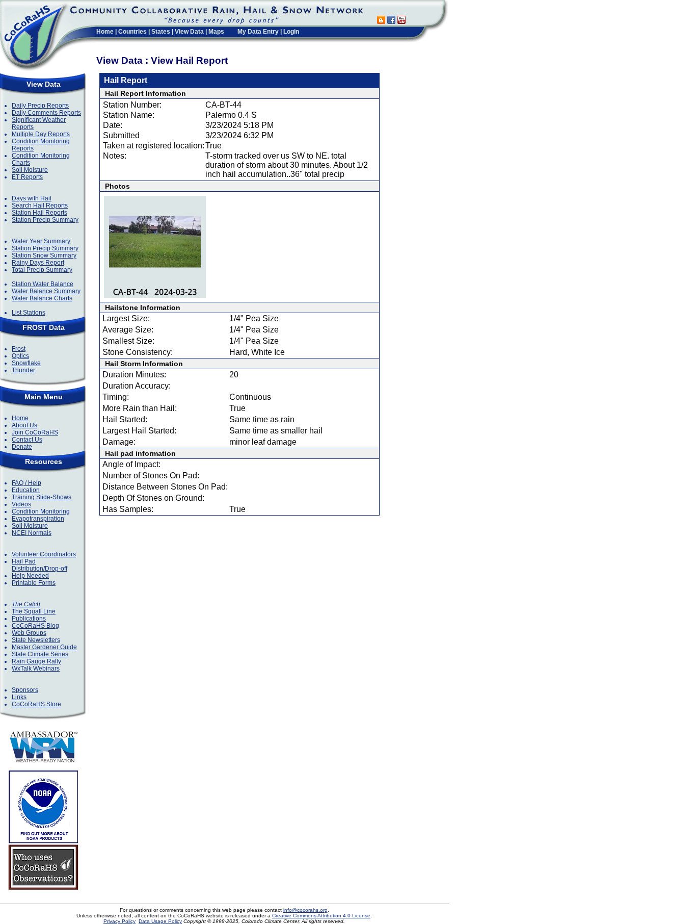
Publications (29, 618)
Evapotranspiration (38, 518)
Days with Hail (31, 198)
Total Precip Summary (42, 269)
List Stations (28, 312)
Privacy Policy (119, 921)
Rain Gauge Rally (36, 661)
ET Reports (27, 177)
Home (105, 31)
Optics (20, 356)
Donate (22, 446)
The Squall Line (34, 611)
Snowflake (26, 363)
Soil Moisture (30, 169)
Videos (21, 504)
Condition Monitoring (41, 511)
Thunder (23, 370)
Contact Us (27, 439)
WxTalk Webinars (36, 668)
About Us (24, 425)
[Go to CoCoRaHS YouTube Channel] (401, 21)
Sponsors (25, 690)
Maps (216, 31)
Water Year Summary (41, 241)
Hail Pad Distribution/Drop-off (39, 565)
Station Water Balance (42, 284)
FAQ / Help (26, 482)
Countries (132, 31)
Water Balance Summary (46, 291)
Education (26, 490)
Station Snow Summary (44, 255)
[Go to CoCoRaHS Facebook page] (391, 21)
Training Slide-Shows (41, 497)
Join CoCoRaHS (35, 432)
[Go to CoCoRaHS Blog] (381, 21)
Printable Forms (34, 582)
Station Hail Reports (39, 212)
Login (291, 31)
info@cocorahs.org (305, 910)
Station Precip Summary (45, 219)
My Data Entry (258, 31)
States (160, 31)
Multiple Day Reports (41, 134)
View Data (189, 31)
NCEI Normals (31, 532)
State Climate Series (40, 654)
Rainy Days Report (38, 262)
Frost (18, 348)
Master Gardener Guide (44, 647)
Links (19, 697)
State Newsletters (36, 640)
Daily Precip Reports (40, 105)
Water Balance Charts (42, 298)
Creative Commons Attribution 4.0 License (321, 915)
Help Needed (30, 575)
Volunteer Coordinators (44, 554)
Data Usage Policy (160, 921)
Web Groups (29, 632)
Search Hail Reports (40, 205)
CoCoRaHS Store (36, 704)
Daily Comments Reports (46, 112)
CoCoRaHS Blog (35, 625)
